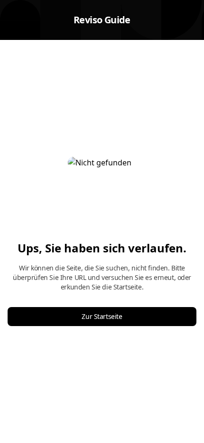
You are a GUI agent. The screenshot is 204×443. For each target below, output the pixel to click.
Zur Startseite (102, 316)
